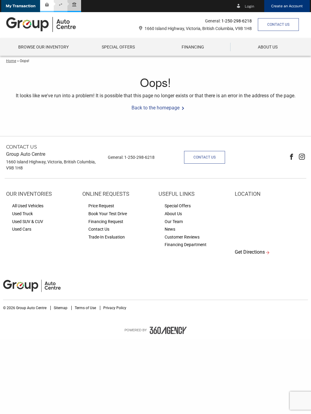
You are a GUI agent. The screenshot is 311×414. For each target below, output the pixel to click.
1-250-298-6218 (236, 20)
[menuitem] (43, 47)
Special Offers (118, 47)
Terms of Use (86, 308)
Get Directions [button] (250, 252)
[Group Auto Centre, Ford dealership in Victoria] (44, 24)
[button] (20, 6)
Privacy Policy (114, 308)
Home (11, 61)
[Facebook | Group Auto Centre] (292, 157)
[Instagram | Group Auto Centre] (302, 157)
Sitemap (61, 308)
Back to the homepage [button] (155, 108)
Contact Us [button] (278, 24)
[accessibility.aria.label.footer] (168, 330)
